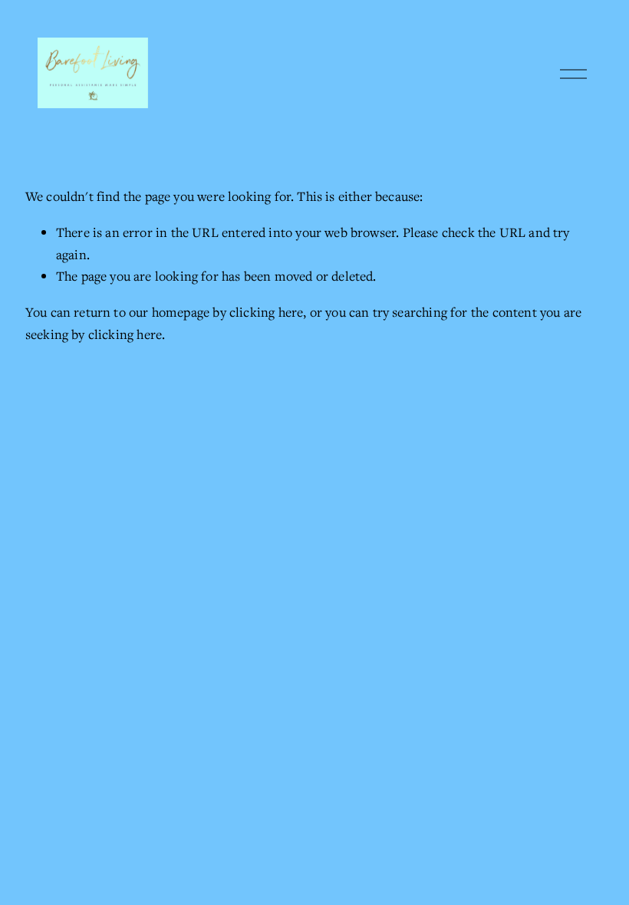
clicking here (266, 312)
